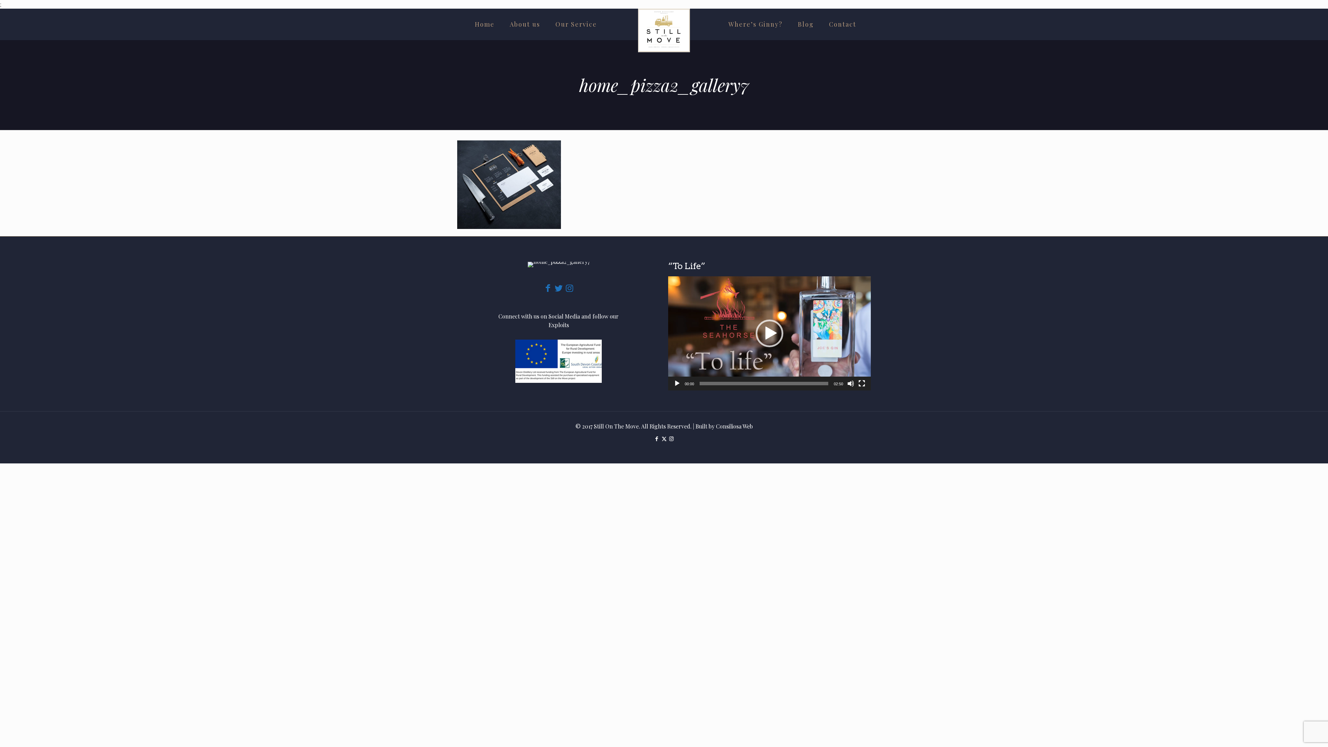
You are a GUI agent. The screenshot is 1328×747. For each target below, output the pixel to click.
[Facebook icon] (657, 438)
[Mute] (850, 383)
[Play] (677, 383)
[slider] (764, 383)
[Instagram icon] (671, 438)
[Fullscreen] (861, 383)
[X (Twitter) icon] (664, 438)
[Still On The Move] (663, 30)
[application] (769, 333)
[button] (769, 333)
